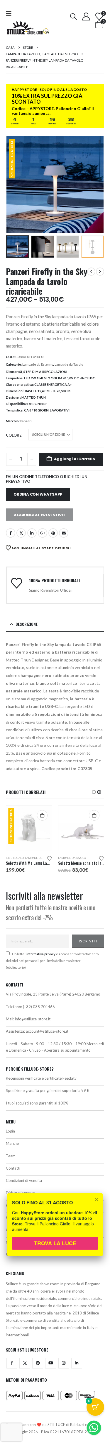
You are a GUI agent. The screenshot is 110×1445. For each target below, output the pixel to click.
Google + (42, 533)
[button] (10, 13)
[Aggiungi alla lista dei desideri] (49, 858)
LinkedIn (32, 533)
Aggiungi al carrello (74, 459)
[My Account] (86, 16)
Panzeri (26, 421)
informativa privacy (40, 954)
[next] (100, 272)
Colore (13, 435)
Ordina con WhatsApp (37, 494)
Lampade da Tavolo (69, 364)
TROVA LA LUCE (55, 1243)
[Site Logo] (28, 28)
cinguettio (21, 533)
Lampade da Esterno (37, 364)
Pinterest (53, 533)
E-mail (63, 533)
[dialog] (55, 1228)
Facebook (10, 533)
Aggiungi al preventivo (39, 515)
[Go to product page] (29, 828)
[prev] (91, 272)
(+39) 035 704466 (39, 1006)
